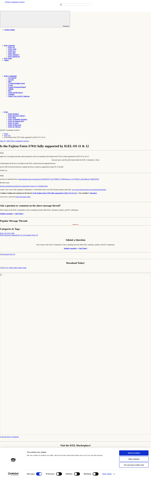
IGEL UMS (12, 49)
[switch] (59, 474)
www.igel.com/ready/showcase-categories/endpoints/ (89, 189)
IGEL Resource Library (16, 116)
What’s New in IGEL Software (19, 96)
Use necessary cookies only (134, 465)
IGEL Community (10, 76)
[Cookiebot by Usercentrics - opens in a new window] (13, 474)
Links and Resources (15, 92)
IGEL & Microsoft (14, 125)
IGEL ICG (12, 51)
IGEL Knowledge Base (23, 197)
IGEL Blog (12, 117)
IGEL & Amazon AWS (16, 121)
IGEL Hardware (14, 56)
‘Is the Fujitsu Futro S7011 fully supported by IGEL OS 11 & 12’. (55, 193)
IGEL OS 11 (20, 235)
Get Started (12, 78)
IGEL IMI (11, 53)
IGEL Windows (13, 55)
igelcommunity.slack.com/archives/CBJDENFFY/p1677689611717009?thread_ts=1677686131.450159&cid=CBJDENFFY (58, 179)
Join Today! (19, 214)
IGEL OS (11, 47)
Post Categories (9, 45)
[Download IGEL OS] (7, 254)
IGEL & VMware (14, 127)
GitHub (10, 89)
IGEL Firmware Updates (8, 235)
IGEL (6, 112)
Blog (9, 81)
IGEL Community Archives (20, 141)
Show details (107, 474)
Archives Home (9, 30)
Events (10, 85)
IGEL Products (13, 114)
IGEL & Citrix (13, 123)
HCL (10, 91)
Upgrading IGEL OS (31, 235)
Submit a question (6, 214)
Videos (6, 60)
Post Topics (8, 58)
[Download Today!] (13, 268)
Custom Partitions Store (16, 83)
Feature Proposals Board (17, 87)
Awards (11, 80)
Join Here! (93, 193)
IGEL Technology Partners (17, 119)
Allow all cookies (134, 453)
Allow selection (133, 459)
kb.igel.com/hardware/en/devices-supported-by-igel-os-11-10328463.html (24, 186)
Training (11, 94)
